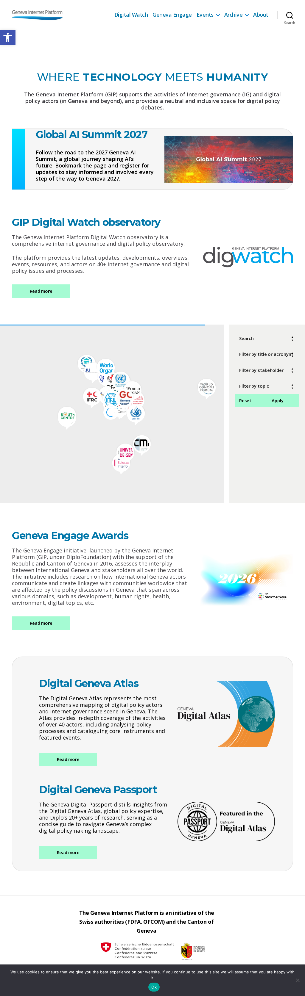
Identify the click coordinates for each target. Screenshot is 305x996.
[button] (7, 37)
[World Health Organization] (105, 367)
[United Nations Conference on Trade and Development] (120, 380)
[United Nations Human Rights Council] (135, 413)
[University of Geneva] (125, 452)
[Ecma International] (141, 443)
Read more (41, 291)
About (260, 15)
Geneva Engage (172, 15)
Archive (233, 15)
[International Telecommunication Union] (111, 398)
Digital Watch (131, 15)
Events (205, 15)
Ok (154, 987)
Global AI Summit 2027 (91, 134)
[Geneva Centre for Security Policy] (124, 397)
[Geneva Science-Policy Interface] (121, 462)
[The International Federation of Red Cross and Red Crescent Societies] (92, 396)
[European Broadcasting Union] (92, 371)
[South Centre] (67, 415)
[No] (298, 980)
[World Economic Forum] (206, 387)
